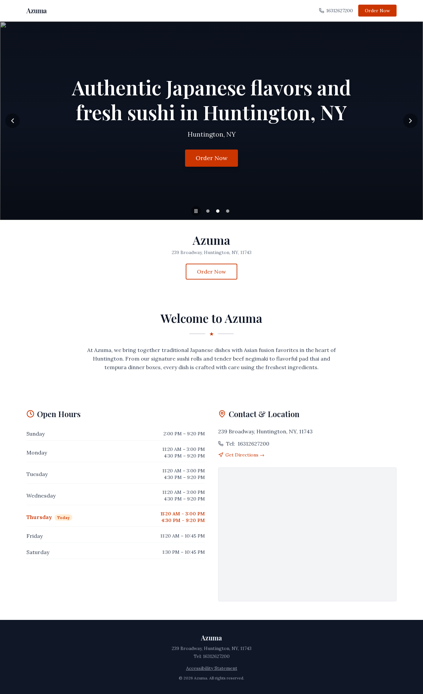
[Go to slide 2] (217, 211)
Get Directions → (244, 455)
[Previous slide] (12, 120)
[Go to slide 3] (227, 211)
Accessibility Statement (211, 668)
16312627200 (339, 11)
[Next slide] (410, 120)
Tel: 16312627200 (212, 656)
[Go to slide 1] (208, 211)
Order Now (377, 11)
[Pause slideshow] (196, 211)
